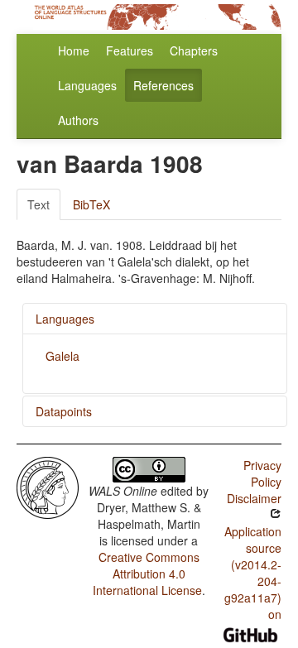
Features (129, 50)
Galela (62, 356)
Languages (87, 85)
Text (38, 204)
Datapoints (64, 411)
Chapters (194, 50)
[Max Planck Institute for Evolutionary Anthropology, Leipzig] (48, 486)
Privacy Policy (262, 473)
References (163, 85)
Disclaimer (254, 498)
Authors (78, 120)
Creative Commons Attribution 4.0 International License (147, 573)
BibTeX (91, 204)
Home (73, 50)
